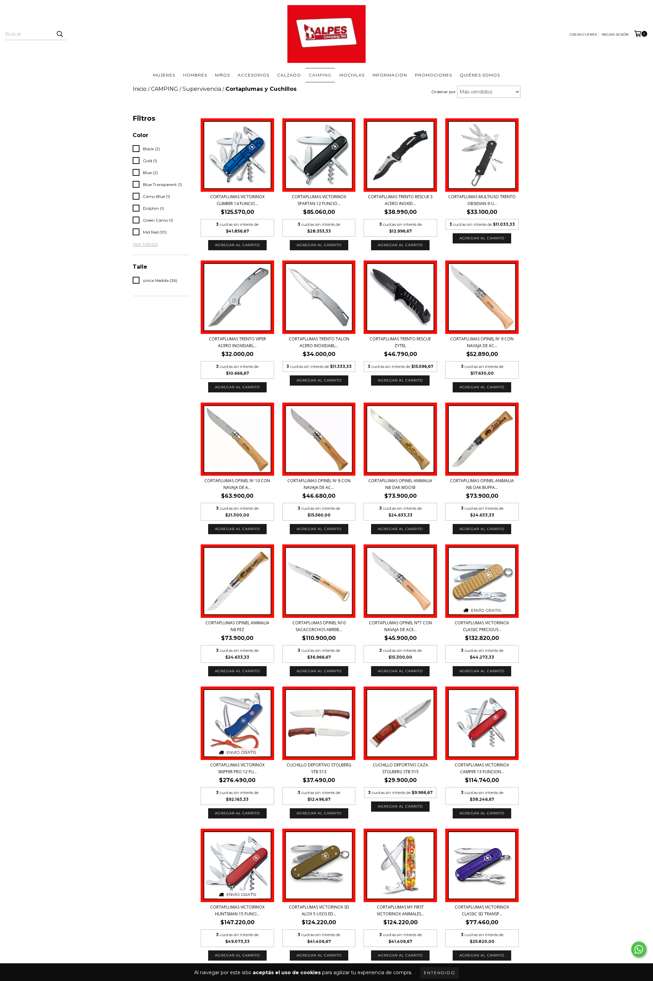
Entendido (439, 972)
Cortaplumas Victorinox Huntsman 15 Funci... (237, 910)
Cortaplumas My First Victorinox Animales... (400, 910)
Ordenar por (443, 91)
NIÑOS (222, 75)
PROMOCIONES (433, 75)
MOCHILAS (352, 75)
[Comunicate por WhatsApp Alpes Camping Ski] (638, 949)
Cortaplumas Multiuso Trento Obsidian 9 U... (482, 200)
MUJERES (164, 75)
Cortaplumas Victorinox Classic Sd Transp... (482, 910)
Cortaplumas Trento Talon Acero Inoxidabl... (319, 342)
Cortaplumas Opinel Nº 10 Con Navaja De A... (237, 484)
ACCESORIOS (253, 75)
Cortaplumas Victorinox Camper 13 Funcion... (482, 768)
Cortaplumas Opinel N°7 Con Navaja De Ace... (400, 626)
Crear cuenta (583, 34)
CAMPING (320, 75)
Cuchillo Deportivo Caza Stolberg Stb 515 (400, 768)
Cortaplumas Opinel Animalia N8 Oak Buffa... (482, 484)
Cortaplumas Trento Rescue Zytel (400, 342)
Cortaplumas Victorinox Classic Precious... (482, 626)
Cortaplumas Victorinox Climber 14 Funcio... (237, 200)
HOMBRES (195, 75)
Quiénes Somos (480, 75)
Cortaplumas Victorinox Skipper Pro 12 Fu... (237, 768)
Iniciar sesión (615, 34)
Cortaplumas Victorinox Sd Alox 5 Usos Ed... (319, 910)
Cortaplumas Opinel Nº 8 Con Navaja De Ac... (319, 484)
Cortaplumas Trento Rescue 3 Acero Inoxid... (400, 200)
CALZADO (289, 75)
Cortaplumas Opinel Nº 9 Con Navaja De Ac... (482, 342)
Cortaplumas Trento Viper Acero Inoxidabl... (237, 342)
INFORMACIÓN (389, 75)
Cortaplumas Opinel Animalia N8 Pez (237, 626)
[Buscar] (59, 34)
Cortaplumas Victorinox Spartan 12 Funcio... (319, 200)
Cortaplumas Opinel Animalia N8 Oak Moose (400, 484)
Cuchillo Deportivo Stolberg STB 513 (319, 768)
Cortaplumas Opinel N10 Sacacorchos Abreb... (319, 626)
